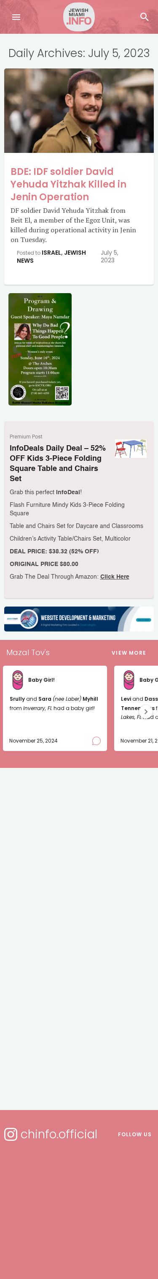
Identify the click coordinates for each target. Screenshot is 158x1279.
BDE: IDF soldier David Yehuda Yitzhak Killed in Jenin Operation (68, 184)
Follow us (135, 1134)
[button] (146, 712)
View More (129, 652)
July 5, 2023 (109, 256)
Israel (51, 252)
